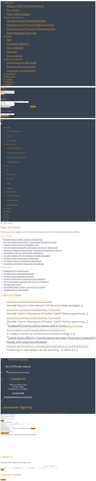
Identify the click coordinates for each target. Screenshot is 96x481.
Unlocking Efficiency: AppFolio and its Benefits (24, 279)
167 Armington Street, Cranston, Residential (23, 239)
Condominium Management (26, 20)
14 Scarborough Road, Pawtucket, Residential (24, 264)
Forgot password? (14, 434)
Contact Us (8, 82)
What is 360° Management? (25, 6)
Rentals (12, 51)
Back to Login (5, 108)
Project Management (21, 66)
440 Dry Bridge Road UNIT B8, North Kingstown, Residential (30, 248)
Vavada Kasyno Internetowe (16, 271)
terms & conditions (24, 106)
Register (33, 106)
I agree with (21, 106)
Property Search (18, 43)
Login (2, 94)
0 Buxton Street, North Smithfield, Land (21, 245)
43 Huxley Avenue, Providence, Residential (22, 261)
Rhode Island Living (12, 284)
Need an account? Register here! (10, 96)
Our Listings (15, 47)
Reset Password (4, 115)
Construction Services (13, 59)
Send (2, 469)
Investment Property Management (30, 24)
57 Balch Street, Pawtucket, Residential (21, 258)
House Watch (10, 74)
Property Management (14, 17)
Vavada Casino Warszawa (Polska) (19, 274)
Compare (3, 479)
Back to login (24, 434)
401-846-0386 (18, 393)
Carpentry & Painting (21, 70)
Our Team (8, 79)
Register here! (5, 434)
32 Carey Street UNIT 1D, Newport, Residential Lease (27, 256)
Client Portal (9, 77)
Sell (9, 39)
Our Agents (14, 55)
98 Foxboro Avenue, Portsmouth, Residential (23, 253)
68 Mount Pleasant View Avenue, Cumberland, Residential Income (33, 250)
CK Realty (8, 36)
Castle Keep (9, 2)
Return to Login (5, 117)
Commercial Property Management (31, 28)
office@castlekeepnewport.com (18, 397)
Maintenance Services (22, 33)
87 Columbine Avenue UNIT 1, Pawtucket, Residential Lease (30, 242)
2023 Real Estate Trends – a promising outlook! (24, 287)
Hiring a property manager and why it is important (26, 282)
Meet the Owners (18, 14)
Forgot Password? (26, 96)
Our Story (13, 10)
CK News (8, 85)
